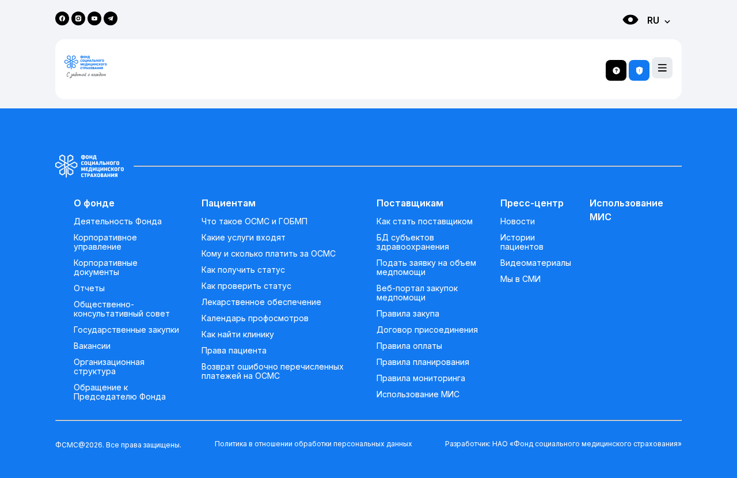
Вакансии (92, 346)
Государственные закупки (126, 329)
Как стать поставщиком (425, 221)
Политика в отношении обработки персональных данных (313, 443)
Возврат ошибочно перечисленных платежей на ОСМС (273, 371)
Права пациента (234, 350)
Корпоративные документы (106, 267)
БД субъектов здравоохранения (413, 242)
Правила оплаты (409, 346)
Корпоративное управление (105, 242)
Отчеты (89, 288)
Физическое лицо (619, 41)
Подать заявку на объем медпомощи (426, 267)
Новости (517, 221)
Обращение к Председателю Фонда (120, 392)
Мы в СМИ (520, 279)
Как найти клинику (238, 334)
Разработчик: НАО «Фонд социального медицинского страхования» (563, 443)
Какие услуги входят (244, 237)
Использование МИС (418, 394)
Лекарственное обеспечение (261, 302)
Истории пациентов (522, 242)
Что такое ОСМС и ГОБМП (254, 221)
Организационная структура (109, 366)
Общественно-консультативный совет (122, 309)
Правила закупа (408, 313)
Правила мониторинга (421, 378)
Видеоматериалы (535, 263)
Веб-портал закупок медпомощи (417, 293)
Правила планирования (423, 362)
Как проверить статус (246, 286)
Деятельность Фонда (118, 221)
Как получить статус (243, 269)
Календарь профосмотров (255, 318)
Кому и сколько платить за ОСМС (269, 253)
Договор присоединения (427, 329)
